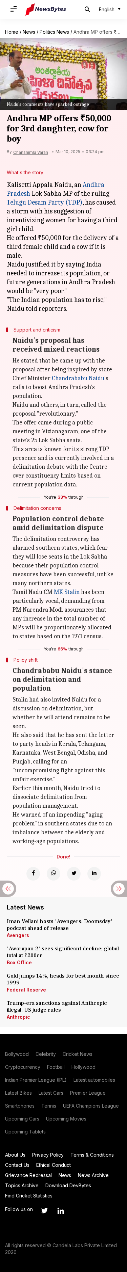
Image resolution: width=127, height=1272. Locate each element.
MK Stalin (67, 592)
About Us (15, 1155)
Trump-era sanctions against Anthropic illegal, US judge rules (57, 1006)
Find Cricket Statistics (28, 1195)
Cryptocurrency (22, 1067)
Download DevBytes (68, 1185)
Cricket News (77, 1054)
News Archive (93, 1175)
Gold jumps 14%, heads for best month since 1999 (63, 979)
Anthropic (18, 1017)
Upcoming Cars (22, 1119)
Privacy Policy (48, 1155)
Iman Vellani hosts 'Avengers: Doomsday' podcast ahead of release (59, 925)
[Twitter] (74, 874)
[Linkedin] (94, 874)
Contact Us (17, 1165)
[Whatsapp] (53, 874)
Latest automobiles (94, 1080)
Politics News (54, 32)
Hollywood (83, 1067)
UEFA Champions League (91, 1106)
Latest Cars (51, 1093)
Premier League (88, 1093)
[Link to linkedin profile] (60, 1210)
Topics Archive (22, 1185)
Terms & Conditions (92, 1155)
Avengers (18, 935)
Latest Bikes (18, 1093)
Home (11, 32)
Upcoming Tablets (25, 1131)
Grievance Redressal (28, 1175)
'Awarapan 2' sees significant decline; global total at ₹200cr (63, 952)
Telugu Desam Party (35, 202)
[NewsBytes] (45, 9)
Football (56, 1067)
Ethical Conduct (53, 1165)
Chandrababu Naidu (78, 378)
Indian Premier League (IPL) (36, 1080)
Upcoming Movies (66, 1119)
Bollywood (17, 1054)
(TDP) (73, 202)
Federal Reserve (26, 990)
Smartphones (20, 1106)
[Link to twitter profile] (44, 1210)
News (29, 32)
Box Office (19, 962)
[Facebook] (33, 874)
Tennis (48, 1106)
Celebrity (46, 1054)
